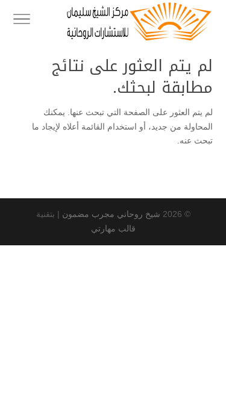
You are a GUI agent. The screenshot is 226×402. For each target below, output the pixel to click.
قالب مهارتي (113, 228)
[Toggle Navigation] (21, 21)
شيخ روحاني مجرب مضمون (111, 214)
